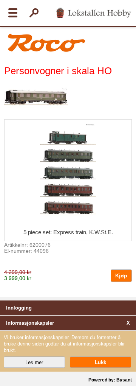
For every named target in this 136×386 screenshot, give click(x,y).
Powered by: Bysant (110, 380)
